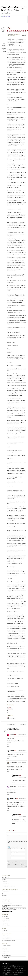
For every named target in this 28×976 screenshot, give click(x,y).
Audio (6, 966)
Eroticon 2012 (8, 972)
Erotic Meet (5, 930)
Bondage (17, 966)
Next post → (23, 724)
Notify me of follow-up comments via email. (17, 862)
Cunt (4, 970)
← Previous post (11, 724)
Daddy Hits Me (6, 951)
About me (3, 3)
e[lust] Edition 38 (6, 877)
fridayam (12, 750)
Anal (4, 966)
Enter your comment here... (15, 835)
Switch (13, 35)
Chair (4, 968)
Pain (4, 48)
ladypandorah (13, 798)
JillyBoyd (12, 734)
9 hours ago (4, 906)
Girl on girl (11, 974)
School (4, 49)
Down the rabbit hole (10, 8)
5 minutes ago (9, 901)
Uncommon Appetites (7, 925)
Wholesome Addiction (7, 945)
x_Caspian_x (6, 908)
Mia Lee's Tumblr (6, 957)
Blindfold (10, 966)
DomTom (5, 953)
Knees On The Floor (7, 955)
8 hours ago (10, 903)
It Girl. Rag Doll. (6, 918)
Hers (19, 974)
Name (14, 852)
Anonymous (6, 916)
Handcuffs (15, 974)
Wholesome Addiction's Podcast (9, 940)
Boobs (22, 966)
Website (12, 856)
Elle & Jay (23, 970)
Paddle (2, 48)
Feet (16, 972)
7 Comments (24, 35)
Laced (5, 879)
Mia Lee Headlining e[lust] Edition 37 (10, 886)
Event (13, 972)
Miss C (4, 46)
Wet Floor (5, 881)
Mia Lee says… (6, 899)
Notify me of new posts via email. (17, 864)
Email (17, 848)
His (21, 974)
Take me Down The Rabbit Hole (10, 889)
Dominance (16, 970)
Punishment (9, 35)
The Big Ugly (6, 923)
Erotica (4, 972)
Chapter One (12, 968)
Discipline (17, 34)
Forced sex (20, 972)
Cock (19, 968)
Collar (21, 968)
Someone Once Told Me (8, 938)
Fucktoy (6, 974)
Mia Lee (12, 34)
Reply (8, 746)
